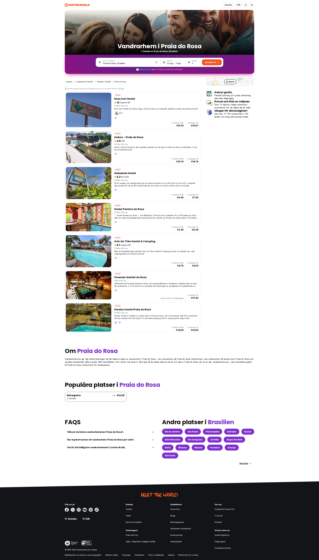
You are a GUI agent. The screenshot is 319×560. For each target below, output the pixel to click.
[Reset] (156, 62)
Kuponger (126, 555)
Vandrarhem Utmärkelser (180, 529)
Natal (167, 447)
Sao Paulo (193, 431)
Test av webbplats (156, 555)
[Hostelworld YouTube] (85, 510)
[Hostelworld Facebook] (67, 510)
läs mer (121, 89)
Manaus (182, 447)
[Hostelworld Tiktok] (97, 510)
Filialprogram (220, 541)
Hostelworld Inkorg (223, 548)
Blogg (172, 516)
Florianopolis (212, 431)
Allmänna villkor (111, 555)
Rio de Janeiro (172, 431)
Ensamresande (176, 535)
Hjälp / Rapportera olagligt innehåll (140, 541)
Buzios (247, 431)
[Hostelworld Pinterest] (91, 510)
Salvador (231, 431)
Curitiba (214, 439)
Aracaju (232, 447)
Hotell (128, 516)
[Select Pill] (245, 4)
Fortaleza (215, 447)
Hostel (117, 95)
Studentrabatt (176, 541)
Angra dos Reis (234, 439)
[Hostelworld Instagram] (79, 510)
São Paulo (170, 455)
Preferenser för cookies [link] (188, 555)
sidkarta (171, 555)
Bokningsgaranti (177, 522)
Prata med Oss (132, 535)
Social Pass (175, 509)
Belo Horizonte (172, 439)
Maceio (198, 447)
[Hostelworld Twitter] (73, 510)
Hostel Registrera (222, 535)
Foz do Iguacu (195, 439)
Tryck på (218, 516)
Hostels (129, 509)
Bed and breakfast (134, 522)
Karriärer (218, 522)
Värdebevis (139, 555)
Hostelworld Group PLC (224, 509)
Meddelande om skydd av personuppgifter (83, 555)
